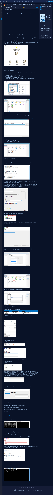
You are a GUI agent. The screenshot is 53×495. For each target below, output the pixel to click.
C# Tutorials (26, 489)
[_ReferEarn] (1, 14)
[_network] (1, 12)
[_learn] (1, 9)
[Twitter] (21, 487)
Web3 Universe (24, 490)
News (17, 1)
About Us (9, 489)
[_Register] (1, 492)
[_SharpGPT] (1, 17)
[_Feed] (1, 5)
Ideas (32, 489)
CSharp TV (15, 490)
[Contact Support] (33, 487)
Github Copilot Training (44, 33)
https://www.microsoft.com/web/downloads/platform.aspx (27, 118)
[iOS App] (31, 487)
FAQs (38, 489)
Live (30, 1)
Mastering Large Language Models (45, 28)
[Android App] (29, 487)
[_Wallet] (1, 8)
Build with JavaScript (39, 490)
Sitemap (44, 489)
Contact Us (12, 489)
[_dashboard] (1, 6)
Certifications (41, 489)
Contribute (50, 1)
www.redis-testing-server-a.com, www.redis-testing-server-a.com (26, 248)
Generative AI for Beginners (44, 35)
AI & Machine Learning (44, 26)
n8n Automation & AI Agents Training (46, 37)
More (32, 1)
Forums (22, 1)
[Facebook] (19, 487)
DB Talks (18, 490)
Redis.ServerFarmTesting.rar (8, 9)
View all (51, 4)
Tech (14, 1)
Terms (18, 489)
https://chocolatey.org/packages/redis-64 (10, 415)
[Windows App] (27, 487)
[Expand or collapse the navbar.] (1, 3)
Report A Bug (35, 489)
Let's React (20, 490)
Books (28, 1)
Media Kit (21, 489)
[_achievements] (1, 11)
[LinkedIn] (23, 487)
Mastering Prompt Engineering (45, 30)
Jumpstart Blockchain (33, 490)
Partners (23, 489)
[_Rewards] (1, 15)
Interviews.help (28, 490)
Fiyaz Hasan (8, 7)
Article (37, 7)
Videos (19, 1)
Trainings (25, 1)
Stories (12, 490)
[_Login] (1, 494)
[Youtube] (25, 487)
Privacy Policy (15, 489)
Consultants (29, 489)
